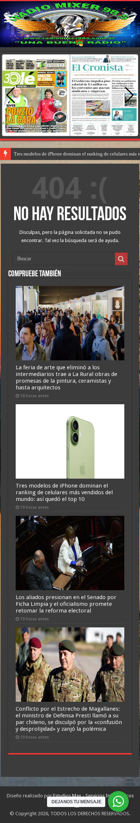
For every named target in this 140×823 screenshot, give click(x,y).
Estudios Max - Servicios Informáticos (93, 795)
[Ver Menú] (9, 19)
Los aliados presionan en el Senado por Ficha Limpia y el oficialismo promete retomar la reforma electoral (66, 604)
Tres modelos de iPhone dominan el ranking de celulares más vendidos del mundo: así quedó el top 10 (64, 492)
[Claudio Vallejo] (70, 24)
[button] (129, 95)
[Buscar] (121, 259)
